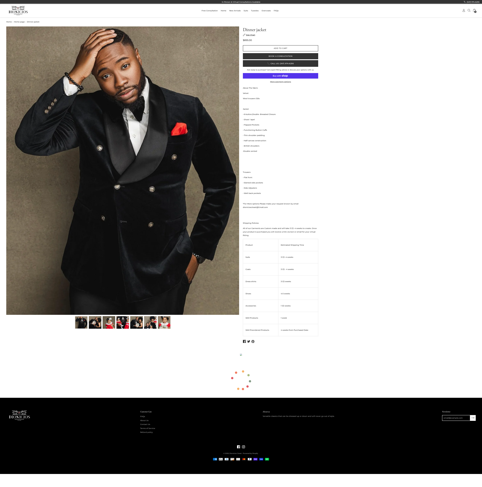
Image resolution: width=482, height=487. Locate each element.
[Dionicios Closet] (18, 10)
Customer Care (146, 411)
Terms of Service (147, 428)
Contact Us (145, 424)
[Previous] (12, 170)
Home (223, 11)
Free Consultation (210, 11)
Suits (246, 11)
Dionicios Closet (235, 453)
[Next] (232, 170)
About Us (144, 420)
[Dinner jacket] (81, 322)
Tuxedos (255, 11)
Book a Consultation (280, 56)
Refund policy (146, 432)
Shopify (255, 453)
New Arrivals (235, 11)
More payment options (280, 82)
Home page (19, 22)
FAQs (276, 11)
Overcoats (266, 11)
